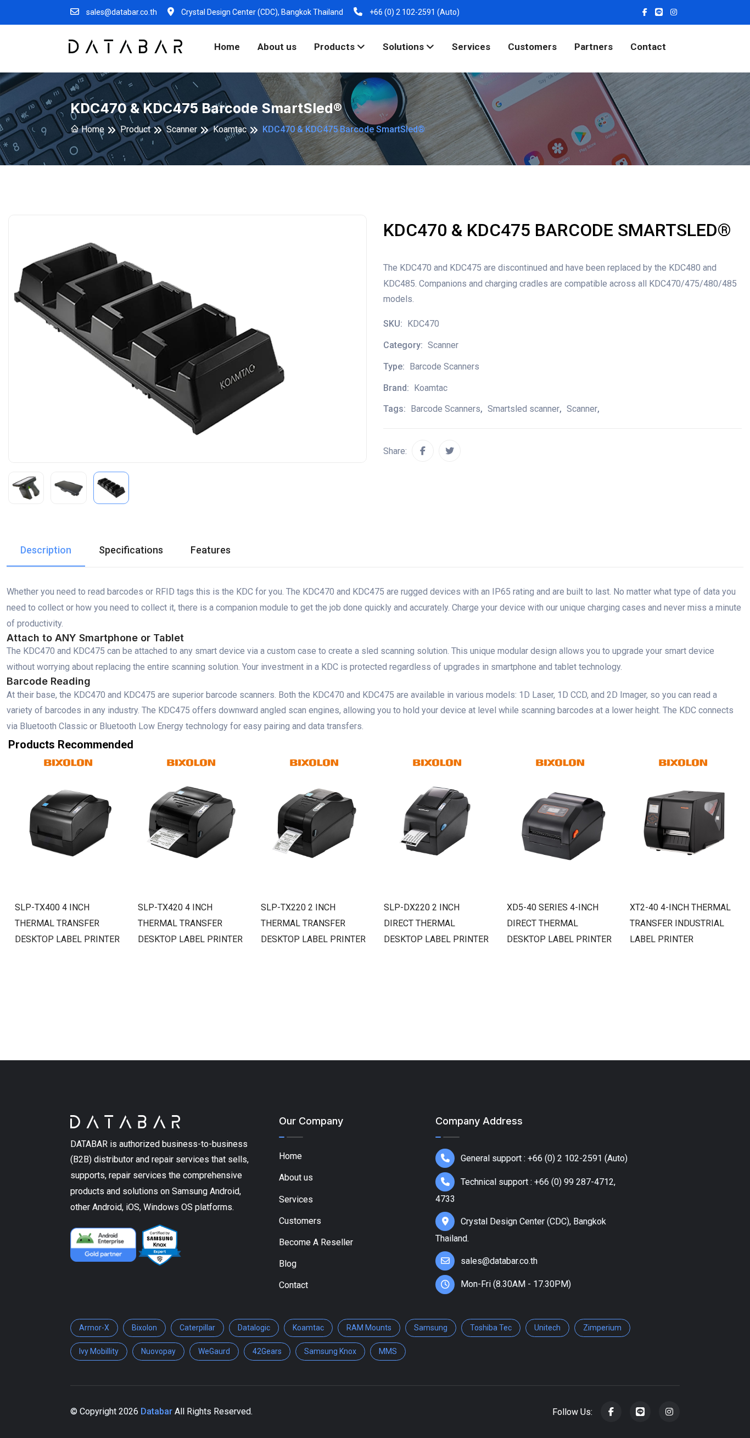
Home (227, 46)
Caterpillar (197, 1327)
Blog (287, 1263)
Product (135, 129)
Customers (532, 46)
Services (471, 46)
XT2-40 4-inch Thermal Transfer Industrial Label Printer (680, 923)
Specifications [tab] (131, 550)
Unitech (547, 1327)
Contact (648, 46)
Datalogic (254, 1327)
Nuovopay (158, 1351)
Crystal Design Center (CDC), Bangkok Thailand (261, 12)
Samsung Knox (330, 1351)
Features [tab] (211, 550)
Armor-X (94, 1327)
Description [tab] (45, 550)
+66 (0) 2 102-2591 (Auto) (414, 12)
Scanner (181, 129)
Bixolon (144, 1327)
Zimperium (602, 1327)
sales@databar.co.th (121, 12)
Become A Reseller (316, 1242)
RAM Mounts (368, 1327)
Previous (19, 871)
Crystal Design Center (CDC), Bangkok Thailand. (520, 1230)
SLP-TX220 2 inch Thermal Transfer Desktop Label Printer (313, 923)
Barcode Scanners (445, 409)
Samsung (430, 1327)
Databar (156, 1411)
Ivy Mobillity (99, 1351)
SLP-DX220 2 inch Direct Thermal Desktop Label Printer (436, 923)
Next (731, 871)
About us (277, 46)
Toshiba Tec (491, 1327)
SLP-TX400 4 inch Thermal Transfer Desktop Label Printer (67, 923)
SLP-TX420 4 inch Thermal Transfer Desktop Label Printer (190, 923)
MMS (388, 1351)
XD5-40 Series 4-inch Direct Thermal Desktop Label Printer (559, 923)
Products (335, 46)
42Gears (267, 1351)
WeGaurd (214, 1351)
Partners (593, 46)
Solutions (404, 46)
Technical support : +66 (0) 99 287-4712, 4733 (525, 1190)
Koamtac (230, 129)
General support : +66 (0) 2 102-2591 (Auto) (544, 1158)
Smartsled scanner (523, 409)
